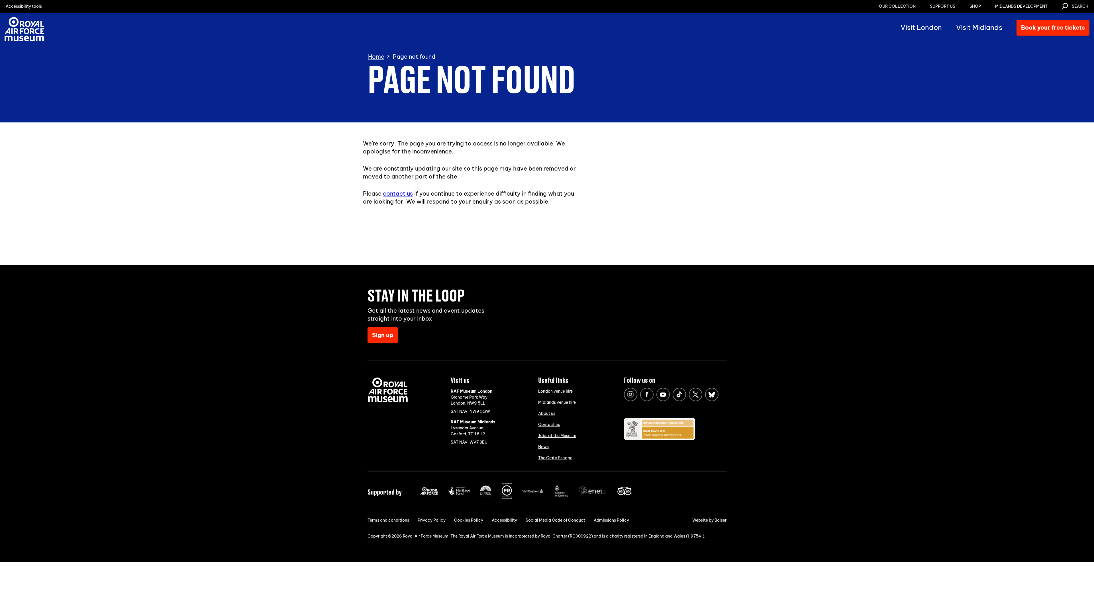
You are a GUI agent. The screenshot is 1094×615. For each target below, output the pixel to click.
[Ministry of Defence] (561, 495)
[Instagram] (630, 394)
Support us (942, 6)
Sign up (382, 335)
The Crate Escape (555, 457)
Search (1080, 6)
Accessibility (504, 520)
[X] (695, 394)
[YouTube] (663, 394)
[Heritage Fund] (459, 493)
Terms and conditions (388, 520)
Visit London (921, 27)
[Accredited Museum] (485, 495)
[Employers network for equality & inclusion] (592, 495)
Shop (975, 6)
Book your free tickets (1053, 27)
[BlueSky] (712, 394)
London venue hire (555, 391)
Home (376, 56)
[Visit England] (533, 491)
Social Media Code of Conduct (555, 520)
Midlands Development (1021, 6)
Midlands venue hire (557, 402)
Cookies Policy (468, 520)
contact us (398, 193)
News (543, 446)
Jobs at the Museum (557, 435)
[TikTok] (679, 394)
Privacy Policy (432, 520)
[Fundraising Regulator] (506, 497)
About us (546, 413)
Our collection (897, 6)
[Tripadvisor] (624, 493)
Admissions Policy (611, 520)
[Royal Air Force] (429, 493)
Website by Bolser (709, 520)
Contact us (549, 424)
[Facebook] (647, 394)
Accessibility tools (24, 6)
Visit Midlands (979, 27)
